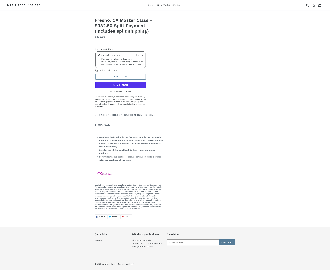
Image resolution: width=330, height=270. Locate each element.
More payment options (120, 91)
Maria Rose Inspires (24, 5)
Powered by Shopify (126, 264)
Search (98, 240)
